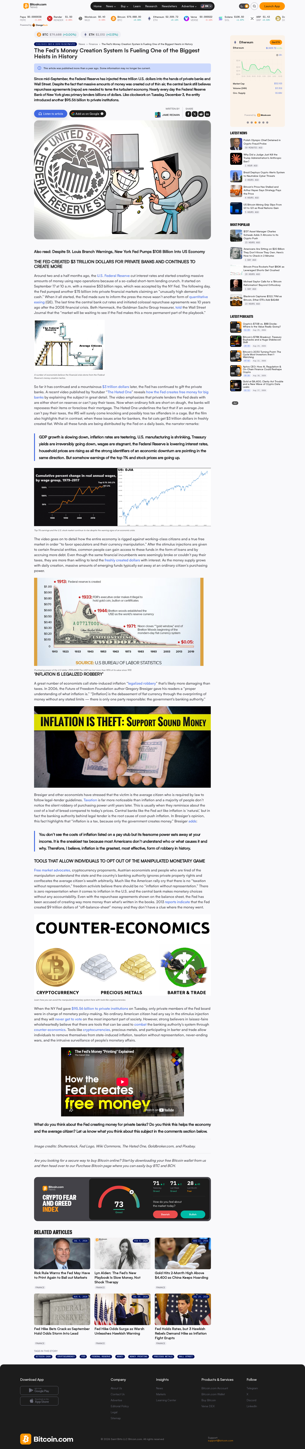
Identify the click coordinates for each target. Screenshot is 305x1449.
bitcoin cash (43, 1356)
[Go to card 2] (252, 122)
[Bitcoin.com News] (35, 6)
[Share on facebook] (188, 114)
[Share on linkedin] (207, 114)
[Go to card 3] (256, 122)
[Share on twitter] (195, 114)
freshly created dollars (122, 560)
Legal (114, 1412)
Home (97, 6)
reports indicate (177, 902)
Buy (123, 6)
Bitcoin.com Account (214, 1388)
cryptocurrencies (96, 1029)
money (120, 1356)
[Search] (254, 6)
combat (140, 1024)
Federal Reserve (101, 1356)
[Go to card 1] (248, 122)
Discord (251, 1400)
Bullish (192, 1214)
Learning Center (166, 1400)
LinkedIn (252, 1406)
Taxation (90, 800)
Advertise (188, 6)
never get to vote (68, 1019)
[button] (102, 114)
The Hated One (119, 392)
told (178, 307)
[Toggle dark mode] (244, 6)
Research (151, 6)
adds (192, 821)
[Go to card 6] (267, 122)
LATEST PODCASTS (241, 316)
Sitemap (116, 1418)
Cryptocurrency (66, 1356)
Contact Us (118, 1394)
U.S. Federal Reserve (113, 275)
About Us (116, 1388)
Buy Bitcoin (208, 1400)
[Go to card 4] (259, 122)
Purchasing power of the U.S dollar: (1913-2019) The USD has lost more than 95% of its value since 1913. (83, 670)
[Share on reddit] (201, 114)
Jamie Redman (171, 115)
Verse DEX (208, 1406)
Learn (137, 6)
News (109, 6)
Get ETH (276, 42)
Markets (161, 1394)
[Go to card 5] (263, 122)
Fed (83, 1356)
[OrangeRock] (40, 25)
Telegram (252, 1388)
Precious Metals (163, 1356)
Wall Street (186, 1356)
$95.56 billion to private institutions (100, 1008)
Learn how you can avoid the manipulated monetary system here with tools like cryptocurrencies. (80, 999)
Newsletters (169, 6)
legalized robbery (142, 683)
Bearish (165, 1214)
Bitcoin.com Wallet (213, 1394)
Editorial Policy (120, 1406)
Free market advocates (52, 870)
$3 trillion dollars (115, 386)
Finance (93, 43)
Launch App (272, 6)
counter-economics (49, 1029)
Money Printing (138, 1356)
